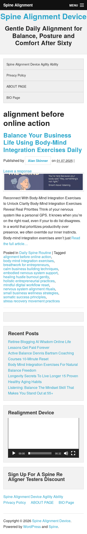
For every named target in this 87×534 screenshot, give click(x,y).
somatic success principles (24, 297)
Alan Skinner (38, 160)
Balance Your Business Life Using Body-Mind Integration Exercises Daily (42, 142)
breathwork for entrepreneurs (26, 265)
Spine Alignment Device (43, 16)
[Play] (14, 453)
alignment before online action (27, 257)
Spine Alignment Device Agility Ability (32, 64)
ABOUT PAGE (16, 86)
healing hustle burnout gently (26, 277)
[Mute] (66, 453)
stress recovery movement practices (31, 301)
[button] (43, 438)
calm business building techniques (30, 269)
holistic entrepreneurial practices (29, 281)
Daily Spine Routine (35, 252)
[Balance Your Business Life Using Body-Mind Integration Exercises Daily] (43, 182)
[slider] (40, 453)
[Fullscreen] (73, 453)
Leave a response (17, 171)
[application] (43, 438)
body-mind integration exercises (28, 261)
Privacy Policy (16, 75)
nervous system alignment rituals (29, 289)
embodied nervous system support (30, 273)
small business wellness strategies (30, 293)
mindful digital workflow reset (26, 285)
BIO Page (13, 97)
